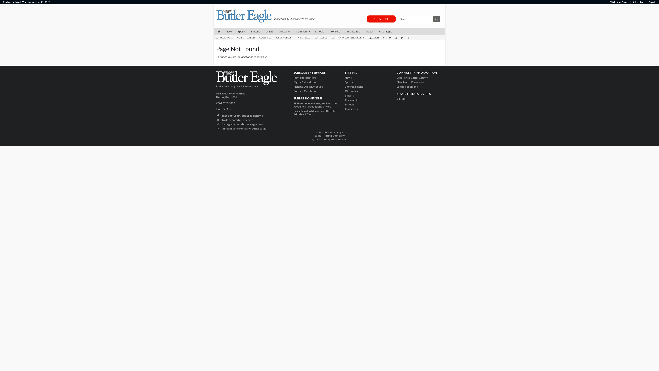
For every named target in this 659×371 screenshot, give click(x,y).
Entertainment (354, 86)
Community (352, 100)
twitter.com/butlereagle (237, 119)
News (348, 77)
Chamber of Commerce (410, 82)
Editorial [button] (256, 31)
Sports (349, 82)
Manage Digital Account (308, 86)
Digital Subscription (305, 82)
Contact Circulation (305, 91)
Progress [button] (335, 31)
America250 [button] (352, 31)
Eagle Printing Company (329, 135)
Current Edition (246, 37)
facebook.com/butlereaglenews (242, 115)
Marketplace (303, 37)
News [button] (229, 31)
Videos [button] (369, 31)
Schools (349, 104)
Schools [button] (319, 31)
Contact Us (321, 37)
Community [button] (303, 31)
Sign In (652, 2)
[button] (219, 31)
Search (375, 37)
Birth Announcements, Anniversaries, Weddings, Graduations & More (315, 105)
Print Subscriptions (304, 77)
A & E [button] (269, 31)
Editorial (350, 95)
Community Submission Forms (348, 37)
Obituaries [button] (284, 31)
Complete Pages (224, 37)
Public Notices (283, 37)
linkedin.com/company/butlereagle (243, 128)
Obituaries (351, 91)
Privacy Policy (338, 139)
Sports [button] (242, 31)
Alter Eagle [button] (385, 31)
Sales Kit (401, 98)
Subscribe (637, 2)
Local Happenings (407, 86)
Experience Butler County (412, 77)
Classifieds (265, 37)
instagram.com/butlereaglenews (242, 124)
